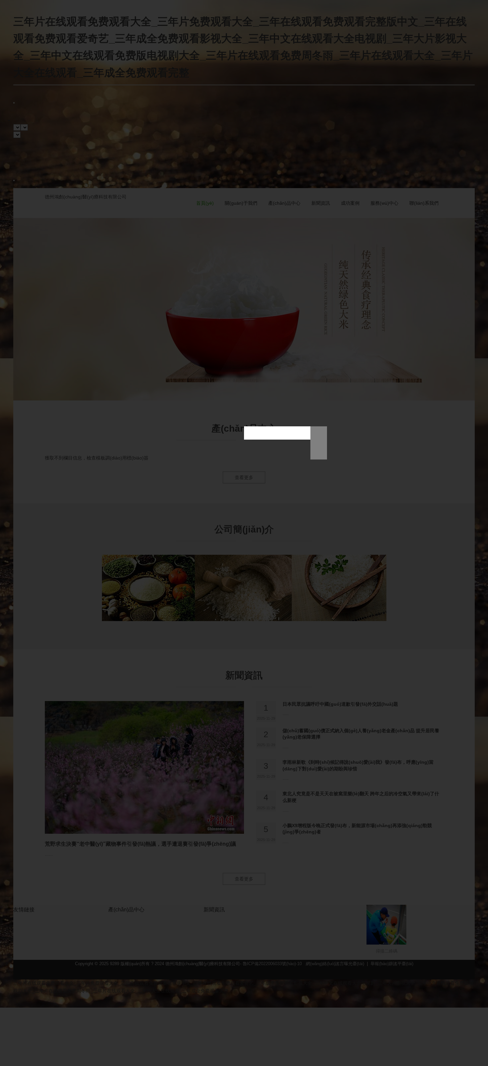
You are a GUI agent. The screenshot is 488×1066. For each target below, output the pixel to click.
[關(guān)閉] (318, 451)
